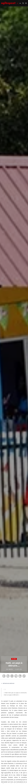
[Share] (4, 676)
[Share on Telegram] (20, 676)
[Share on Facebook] (8, 676)
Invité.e (11, 669)
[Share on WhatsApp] (16, 676)
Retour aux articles (8, 683)
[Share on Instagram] (12, 676)
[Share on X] (24, 676)
